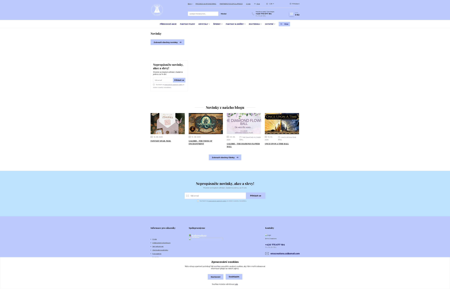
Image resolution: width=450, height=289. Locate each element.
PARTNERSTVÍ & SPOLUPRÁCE (231, 4)
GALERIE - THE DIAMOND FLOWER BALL (243, 145)
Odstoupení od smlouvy (161, 243)
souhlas (217, 266)
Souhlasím (234, 277)
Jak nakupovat (157, 246)
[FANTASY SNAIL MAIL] (168, 123)
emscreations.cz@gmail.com (285, 253)
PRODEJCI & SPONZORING (206, 4)
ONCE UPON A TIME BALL (287, 138)
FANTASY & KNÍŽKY (235, 24)
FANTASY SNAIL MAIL (161, 141)
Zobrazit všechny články (223, 157)
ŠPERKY (217, 24)
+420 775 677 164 (264, 14)
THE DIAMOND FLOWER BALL (250, 138)
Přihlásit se (179, 80)
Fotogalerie (156, 254)
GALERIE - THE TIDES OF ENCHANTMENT (200, 142)
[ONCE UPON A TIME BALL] (282, 123)
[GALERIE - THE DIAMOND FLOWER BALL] (244, 123)
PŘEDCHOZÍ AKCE (168, 24)
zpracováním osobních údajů (173, 84)
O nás (248, 4)
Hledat (224, 14)
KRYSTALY (203, 24)
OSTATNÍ (269, 24)
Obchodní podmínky (160, 250)
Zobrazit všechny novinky (166, 42)
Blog (189, 4)
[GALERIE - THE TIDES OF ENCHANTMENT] (206, 123)
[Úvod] (167, 10)
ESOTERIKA (254, 24)
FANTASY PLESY (187, 24)
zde (236, 284)
